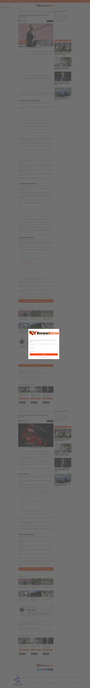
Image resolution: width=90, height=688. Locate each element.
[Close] (61, 330)
